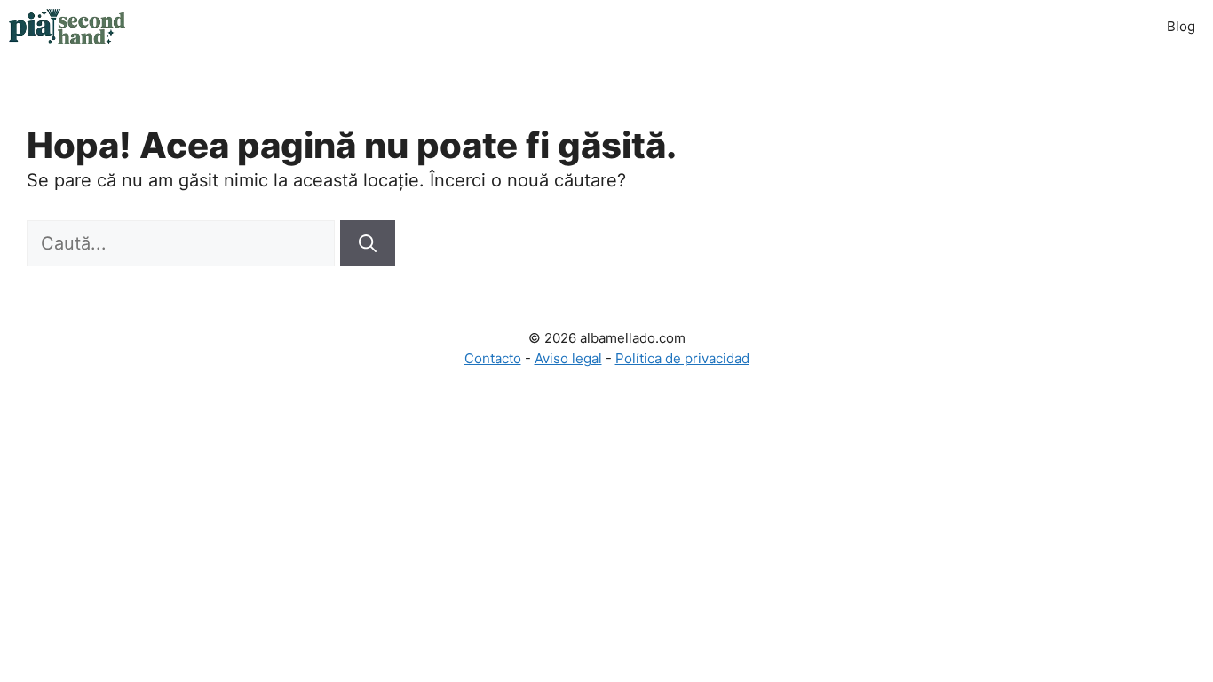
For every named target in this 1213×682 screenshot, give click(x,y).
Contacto (492, 358)
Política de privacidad (682, 358)
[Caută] (367, 243)
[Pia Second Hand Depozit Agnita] (67, 26)
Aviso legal (568, 358)
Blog (1181, 26)
